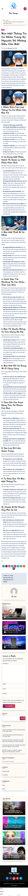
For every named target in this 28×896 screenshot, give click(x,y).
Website (5, 693)
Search (4, 713)
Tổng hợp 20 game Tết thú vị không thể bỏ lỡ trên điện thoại (13, 730)
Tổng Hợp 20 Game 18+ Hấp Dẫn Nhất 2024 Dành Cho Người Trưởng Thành (13, 745)
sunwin (2, 891)
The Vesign (13, 13)
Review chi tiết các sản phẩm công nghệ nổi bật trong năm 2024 (12, 645)
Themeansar (14, 885)
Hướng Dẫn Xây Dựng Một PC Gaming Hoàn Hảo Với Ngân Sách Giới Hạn (13, 630)
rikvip (1, 888)
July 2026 (5, 775)
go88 (1, 894)
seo (6, 48)
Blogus (21, 883)
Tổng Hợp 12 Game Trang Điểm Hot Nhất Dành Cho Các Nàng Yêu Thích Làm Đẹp (13, 740)
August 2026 (5, 771)
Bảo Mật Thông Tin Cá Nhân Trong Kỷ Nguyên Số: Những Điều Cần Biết (12, 751)
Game (3, 789)
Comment (5, 663)
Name (4, 684)
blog (3, 29)
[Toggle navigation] (2, 9)
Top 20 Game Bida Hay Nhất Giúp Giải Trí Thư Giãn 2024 (12, 735)
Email (4, 688)
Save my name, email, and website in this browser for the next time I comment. (13, 701)
